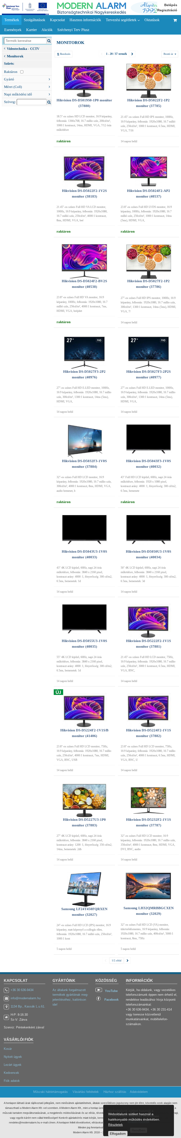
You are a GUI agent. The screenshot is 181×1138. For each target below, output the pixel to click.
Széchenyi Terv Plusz (73, 30)
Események (12, 30)
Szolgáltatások (34, 20)
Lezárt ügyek (12, 1065)
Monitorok (15, 56)
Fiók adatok (12, 1080)
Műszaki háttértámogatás (50, 1092)
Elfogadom (118, 1133)
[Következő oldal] (132, 54)
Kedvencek (11, 1073)
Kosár (8, 1049)
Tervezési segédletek (121, 20)
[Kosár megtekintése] (175, 25)
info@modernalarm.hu (26, 998)
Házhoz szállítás (114, 1092)
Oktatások (152, 20)
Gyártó (9, 79)
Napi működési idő (18, 94)
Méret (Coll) (13, 87)
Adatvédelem (139, 1092)
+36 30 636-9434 (22, 990)
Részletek (115, 1124)
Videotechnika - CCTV (23, 49)
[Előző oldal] (102, 54)
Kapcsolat (57, 20)
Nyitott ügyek (13, 1057)
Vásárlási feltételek (86, 1092)
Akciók (47, 30)
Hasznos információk (85, 20)
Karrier (31, 30)
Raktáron (12, 72)
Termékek (11, 20)
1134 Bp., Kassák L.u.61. (28, 1006)
